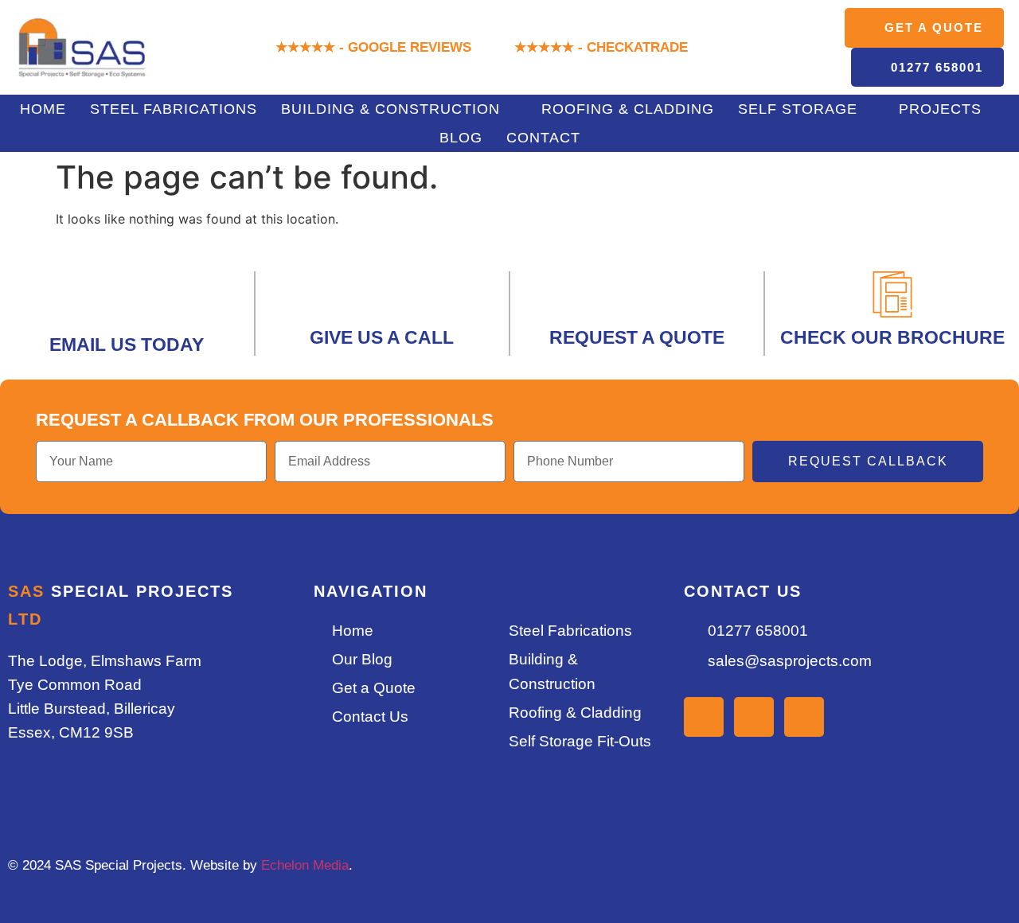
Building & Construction (390, 109)
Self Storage (797, 109)
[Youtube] (804, 717)
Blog (460, 138)
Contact (543, 138)
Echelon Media (305, 865)
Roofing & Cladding (627, 109)
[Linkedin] (754, 717)
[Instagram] (704, 717)
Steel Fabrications (173, 109)
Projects (940, 109)
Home (43, 109)
